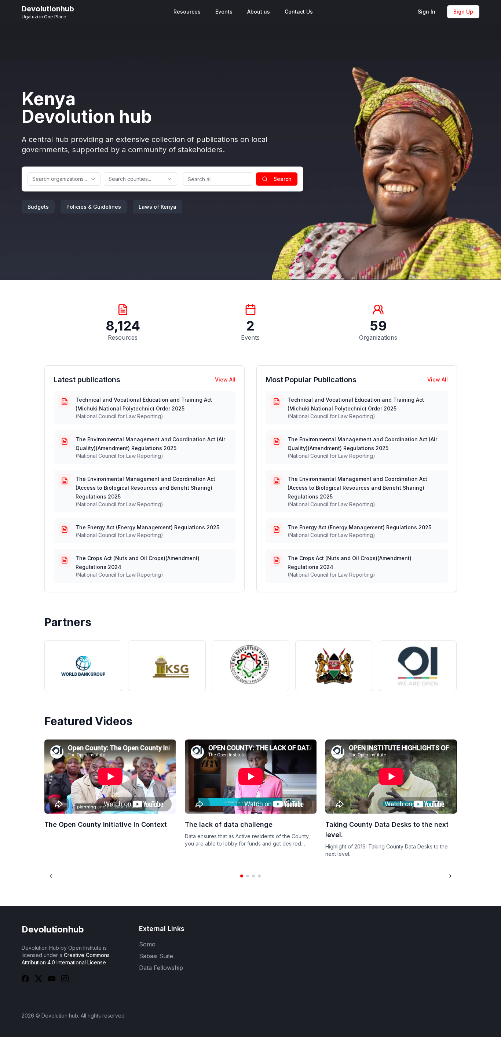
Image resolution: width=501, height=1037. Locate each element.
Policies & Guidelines (93, 207)
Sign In (426, 11)
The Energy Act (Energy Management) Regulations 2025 (147, 527)
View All (225, 379)
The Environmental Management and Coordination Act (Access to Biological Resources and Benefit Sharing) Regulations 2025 (145, 488)
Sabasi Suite (156, 956)
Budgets (38, 207)
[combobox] (64, 179)
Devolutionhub (53, 929)
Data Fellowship (161, 967)
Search (283, 179)
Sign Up (463, 11)
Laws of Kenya (157, 207)
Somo (147, 944)
